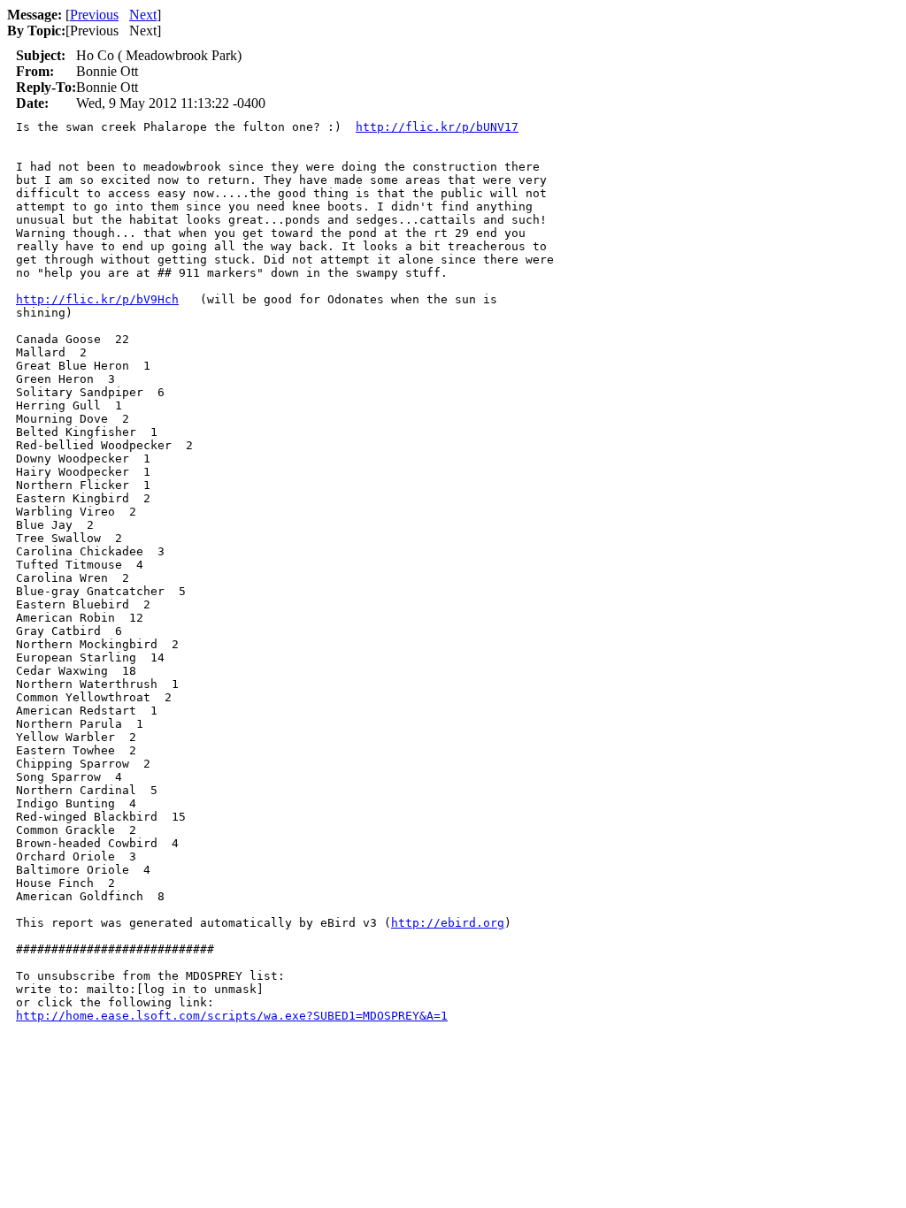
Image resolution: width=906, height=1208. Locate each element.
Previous (94, 14)
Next (143, 14)
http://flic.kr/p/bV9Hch (97, 299)
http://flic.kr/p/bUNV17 (437, 127)
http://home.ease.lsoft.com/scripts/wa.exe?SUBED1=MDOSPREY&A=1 (232, 1015)
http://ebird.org (447, 922)
